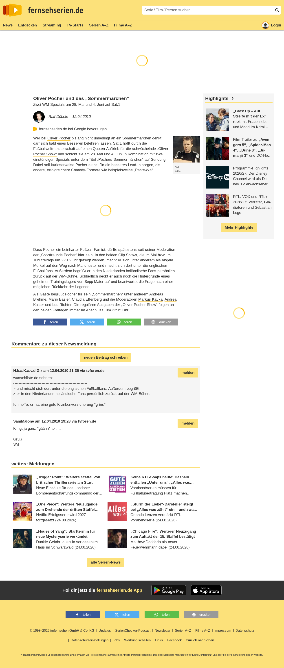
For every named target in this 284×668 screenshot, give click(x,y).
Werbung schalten (137, 640)
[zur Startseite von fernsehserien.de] (12, 10)
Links (159, 640)
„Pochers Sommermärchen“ (120, 159)
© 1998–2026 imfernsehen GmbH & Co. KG (62, 630)
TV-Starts (75, 25)
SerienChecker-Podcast (132, 630)
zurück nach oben (200, 640)
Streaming (52, 25)
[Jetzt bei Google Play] (168, 590)
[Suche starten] (277, 10)
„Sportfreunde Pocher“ (58, 255)
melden (187, 373)
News (8, 25)
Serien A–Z (98, 25)
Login (276, 25)
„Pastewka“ (143, 170)
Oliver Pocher (58, 138)
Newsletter (162, 630)
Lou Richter (61, 305)
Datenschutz (245, 630)
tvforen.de (95, 371)
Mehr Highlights (239, 227)
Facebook (174, 640)
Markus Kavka (150, 299)
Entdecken (27, 25)
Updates (105, 630)
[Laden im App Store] (206, 590)
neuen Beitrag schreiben (106, 357)
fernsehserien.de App (119, 590)
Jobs (116, 640)
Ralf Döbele (58, 117)
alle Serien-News (106, 562)
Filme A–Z (123, 25)
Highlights (217, 98)
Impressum (222, 630)
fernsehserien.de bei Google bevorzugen (73, 129)
